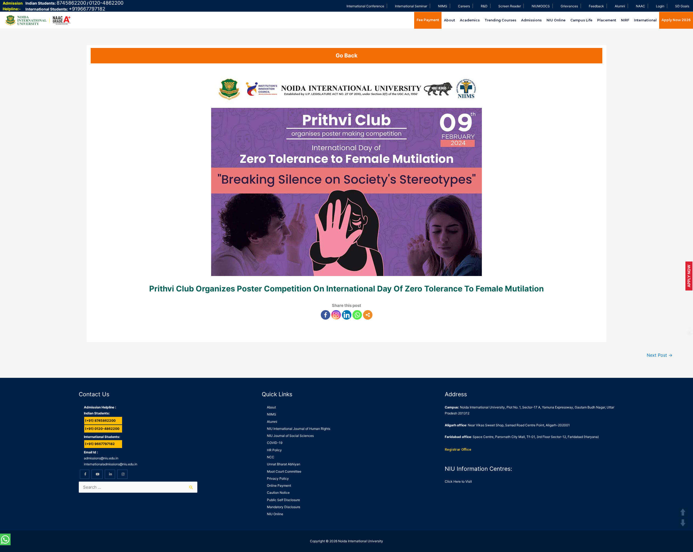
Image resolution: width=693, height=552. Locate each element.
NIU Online (556, 20)
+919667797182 (87, 9)
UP (683, 512)
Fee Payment (428, 20)
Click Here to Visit (458, 481)
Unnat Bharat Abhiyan (283, 464)
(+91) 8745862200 (100, 420)
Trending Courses (500, 20)
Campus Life (581, 20)
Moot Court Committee (284, 471)
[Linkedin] (346, 315)
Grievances (569, 6)
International (645, 20)
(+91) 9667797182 (100, 444)
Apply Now (689, 276)
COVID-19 (274, 443)
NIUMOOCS (541, 6)
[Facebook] (325, 315)
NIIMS (442, 6)
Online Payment (279, 485)
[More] (367, 315)
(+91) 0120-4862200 (102, 429)
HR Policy (274, 450)
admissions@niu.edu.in (101, 458)
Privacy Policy (278, 478)
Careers (464, 6)
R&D (484, 6)
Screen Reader (509, 6)
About (449, 20)
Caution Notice (278, 493)
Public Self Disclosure (283, 500)
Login (660, 6)
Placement (606, 20)
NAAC (640, 6)
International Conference (365, 6)
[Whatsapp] (357, 315)
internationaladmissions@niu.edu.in (110, 464)
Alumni (620, 6)
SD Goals (682, 6)
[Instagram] (336, 315)
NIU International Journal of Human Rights (298, 429)
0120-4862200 (106, 3)
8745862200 (71, 3)
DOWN (683, 523)
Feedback (596, 6)
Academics (470, 20)
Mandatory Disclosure (283, 507)
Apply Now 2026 (676, 20)
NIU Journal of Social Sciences (290, 436)
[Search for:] (138, 487)
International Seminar (411, 6)
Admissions (531, 20)
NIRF (625, 20)
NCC (270, 457)
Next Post (659, 355)
